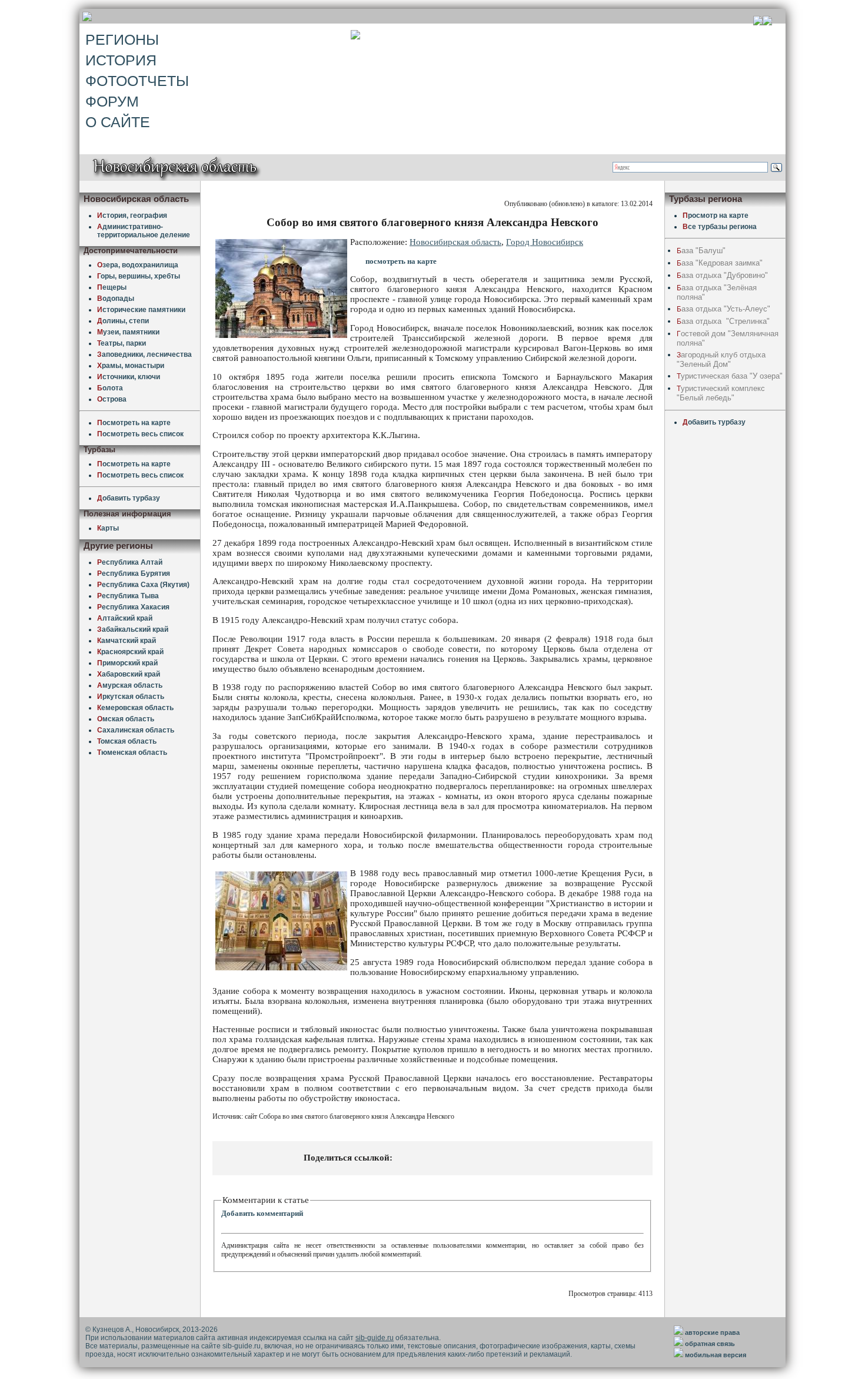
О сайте (117, 122)
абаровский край (128, 674)
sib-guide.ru (374, 1338)
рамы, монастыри (130, 366)
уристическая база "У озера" (730, 376)
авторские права (712, 1332)
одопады (115, 298)
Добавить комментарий (262, 1213)
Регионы (122, 39)
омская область (127, 741)
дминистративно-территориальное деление (143, 231)
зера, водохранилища (137, 265)
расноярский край (130, 652)
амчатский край (126, 641)
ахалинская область (135, 730)
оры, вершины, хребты (138, 276)
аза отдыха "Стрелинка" (723, 321)
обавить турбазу (128, 498)
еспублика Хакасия (133, 607)
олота (110, 388)
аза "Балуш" (701, 250)
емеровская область (135, 708)
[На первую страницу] (758, 22)
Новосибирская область (455, 242)
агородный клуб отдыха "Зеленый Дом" (721, 359)
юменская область (132, 752)
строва (112, 399)
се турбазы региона (720, 227)
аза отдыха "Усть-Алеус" (723, 308)
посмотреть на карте (401, 261)
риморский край (127, 663)
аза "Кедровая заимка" (720, 262)
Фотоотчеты (137, 80)
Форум (112, 101)
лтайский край (124, 618)
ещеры (112, 287)
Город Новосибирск (544, 242)
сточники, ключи (128, 377)
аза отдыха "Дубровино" (722, 275)
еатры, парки (121, 343)
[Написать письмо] (767, 22)
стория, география (132, 215)
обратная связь (710, 1343)
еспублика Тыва (128, 596)
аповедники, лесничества (144, 354)
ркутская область (130, 696)
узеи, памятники (128, 332)
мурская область (129, 685)
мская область (125, 719)
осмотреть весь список (140, 434)
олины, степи (123, 321)
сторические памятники (141, 310)
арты (108, 528)
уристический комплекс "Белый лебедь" (721, 393)
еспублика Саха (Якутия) (143, 585)
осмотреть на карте (134, 423)
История (121, 60)
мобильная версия (715, 1354)
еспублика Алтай (129, 562)
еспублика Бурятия (133, 573)
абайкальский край (132, 629)
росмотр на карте (715, 215)
